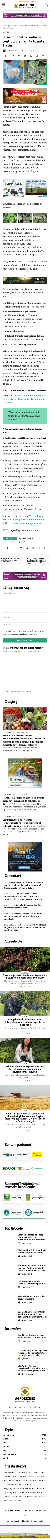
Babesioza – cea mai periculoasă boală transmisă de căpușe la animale (36, 560)
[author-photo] (19, 1243)
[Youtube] (40, 1407)
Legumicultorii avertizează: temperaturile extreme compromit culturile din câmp (22, 822)
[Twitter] (30, 1407)
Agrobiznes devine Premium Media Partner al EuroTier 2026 (32, 1336)
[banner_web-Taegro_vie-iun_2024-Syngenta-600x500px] (36, 188)
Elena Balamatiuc (27, 1374)
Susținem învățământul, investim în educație (22, 1185)
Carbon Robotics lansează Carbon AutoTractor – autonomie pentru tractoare (31, 1237)
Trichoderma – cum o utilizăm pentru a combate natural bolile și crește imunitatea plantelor (24, 520)
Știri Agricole (9, 732)
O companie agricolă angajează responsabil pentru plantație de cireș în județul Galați (32, 1352)
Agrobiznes (25, 1359)
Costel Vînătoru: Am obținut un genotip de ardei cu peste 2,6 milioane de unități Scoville (25, 927)
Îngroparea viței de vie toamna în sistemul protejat (32, 1282)
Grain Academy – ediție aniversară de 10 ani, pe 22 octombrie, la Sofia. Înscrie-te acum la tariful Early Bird (23, 896)
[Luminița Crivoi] (5, 50)
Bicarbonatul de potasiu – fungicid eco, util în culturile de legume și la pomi (24, 399)
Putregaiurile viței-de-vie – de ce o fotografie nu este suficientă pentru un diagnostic (25, 1022)
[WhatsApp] (30, 55)
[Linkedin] (25, 55)
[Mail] (19, 1407)
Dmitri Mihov (26, 1287)
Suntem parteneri (18, 1144)
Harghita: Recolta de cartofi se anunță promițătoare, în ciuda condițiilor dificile (23, 800)
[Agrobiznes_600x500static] (25, 856)
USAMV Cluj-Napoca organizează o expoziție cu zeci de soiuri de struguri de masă (32, 1368)
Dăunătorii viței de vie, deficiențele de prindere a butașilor (11, 560)
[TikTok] (25, 1407)
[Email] (36, 55)
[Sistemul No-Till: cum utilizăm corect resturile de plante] (9, 1254)
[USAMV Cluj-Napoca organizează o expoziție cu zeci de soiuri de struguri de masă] (9, 1370)
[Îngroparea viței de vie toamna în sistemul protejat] (9, 1285)
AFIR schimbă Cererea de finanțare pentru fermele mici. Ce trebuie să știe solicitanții (23, 916)
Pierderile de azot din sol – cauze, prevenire (31, 1297)
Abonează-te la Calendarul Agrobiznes (17, 691)
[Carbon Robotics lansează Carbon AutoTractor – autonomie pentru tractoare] (9, 1238)
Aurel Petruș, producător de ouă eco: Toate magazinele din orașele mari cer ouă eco (31, 1268)
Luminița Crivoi (13, 50)
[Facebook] (13, 55)
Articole (14, 26)
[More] (43, 55)
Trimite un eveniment (32, 651)
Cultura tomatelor (9, 542)
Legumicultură (22, 542)
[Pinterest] (19, 55)
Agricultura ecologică (26, 539)
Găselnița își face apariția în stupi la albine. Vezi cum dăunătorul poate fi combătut (32, 1314)
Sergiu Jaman (26, 1243)
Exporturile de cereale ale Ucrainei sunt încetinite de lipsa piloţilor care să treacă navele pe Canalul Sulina (23, 885)
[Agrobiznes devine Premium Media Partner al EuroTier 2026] (9, 1339)
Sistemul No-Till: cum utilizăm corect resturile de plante (32, 1251)
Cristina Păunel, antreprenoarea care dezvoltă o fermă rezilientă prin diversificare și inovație (25, 1069)
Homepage (6, 26)
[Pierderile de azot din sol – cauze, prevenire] (9, 1300)
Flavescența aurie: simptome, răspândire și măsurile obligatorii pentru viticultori (25, 976)
